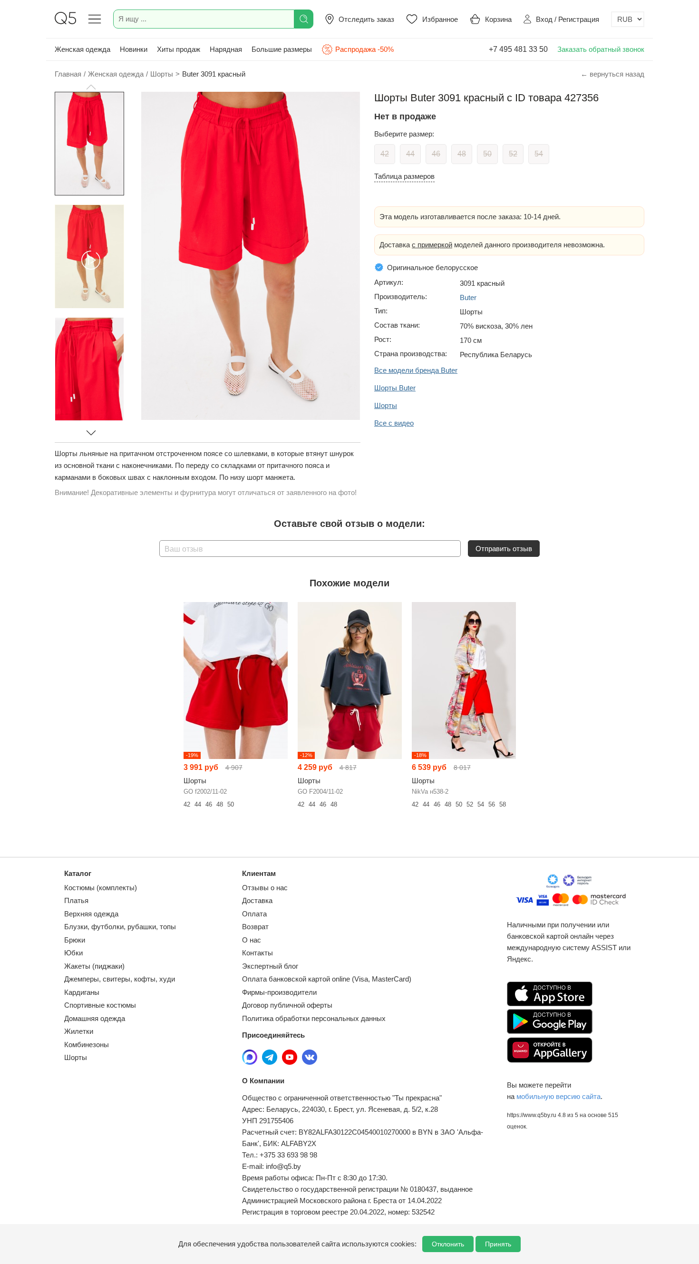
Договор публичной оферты (287, 1005)
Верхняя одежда (91, 914)
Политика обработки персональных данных (314, 1018)
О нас (251, 940)
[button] (91, 87)
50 (487, 154)
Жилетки (78, 1031)
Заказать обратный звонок (600, 49)
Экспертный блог (270, 966)
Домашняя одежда (94, 1018)
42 (384, 154)
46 (436, 154)
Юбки (73, 953)
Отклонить (448, 1244)
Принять (498, 1244)
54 (538, 154)
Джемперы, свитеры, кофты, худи (119, 979)
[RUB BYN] (627, 19)
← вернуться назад (612, 74)
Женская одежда (82, 49)
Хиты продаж (178, 49)
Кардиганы (81, 992)
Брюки (74, 940)
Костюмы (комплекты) (100, 888)
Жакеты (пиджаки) (94, 966)
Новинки (133, 49)
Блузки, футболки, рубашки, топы (120, 927)
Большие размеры (282, 49)
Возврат (255, 927)
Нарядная (226, 49)
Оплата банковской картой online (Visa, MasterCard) (326, 979)
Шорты (75, 1057)
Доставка (257, 900)
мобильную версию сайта (558, 1096)
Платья (76, 900)
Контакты (257, 953)
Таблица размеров (404, 176)
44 (410, 154)
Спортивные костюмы (100, 1005)
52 (513, 154)
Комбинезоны (86, 1044)
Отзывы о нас (265, 888)
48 (461, 154)
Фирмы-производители (279, 992)
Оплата (254, 914)
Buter (468, 297)
